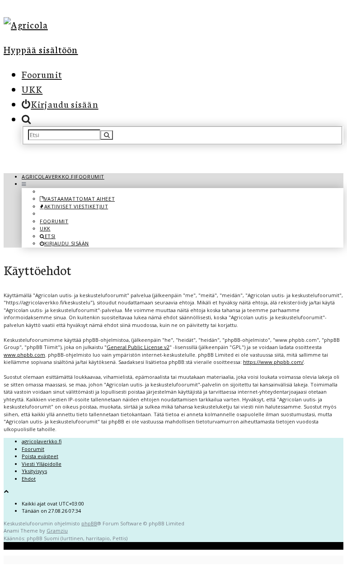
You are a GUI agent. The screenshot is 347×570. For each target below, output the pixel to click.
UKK (32, 89)
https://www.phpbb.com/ (273, 362)
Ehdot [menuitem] (29, 478)
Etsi (50, 236)
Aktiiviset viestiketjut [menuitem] (76, 206)
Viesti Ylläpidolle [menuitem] (41, 463)
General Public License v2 (138, 347)
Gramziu (57, 530)
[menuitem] (60, 103)
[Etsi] (106, 135)
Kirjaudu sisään (66, 243)
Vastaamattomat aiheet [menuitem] (79, 198)
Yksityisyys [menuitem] (34, 471)
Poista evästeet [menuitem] (40, 456)
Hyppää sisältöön (41, 49)
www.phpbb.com (24, 354)
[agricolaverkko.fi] (87, 24)
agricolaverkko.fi (41, 441)
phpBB (89, 523)
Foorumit (42, 74)
